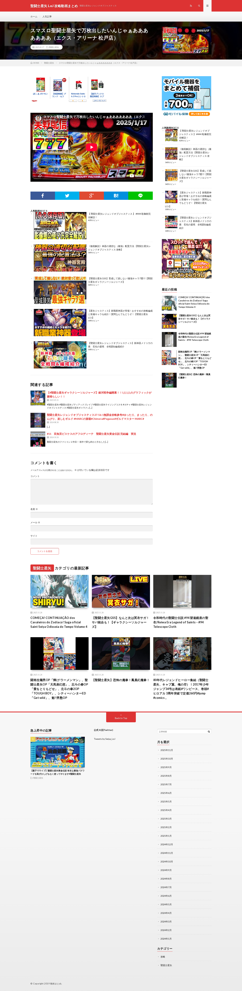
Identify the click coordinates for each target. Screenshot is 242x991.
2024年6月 (166, 895)
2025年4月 (166, 810)
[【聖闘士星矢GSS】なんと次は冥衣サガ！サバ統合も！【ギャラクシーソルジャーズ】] (169, 321)
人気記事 (47, 16)
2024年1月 (166, 938)
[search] (208, 731)
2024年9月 (166, 870)
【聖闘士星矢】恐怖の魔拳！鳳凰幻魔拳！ (121, 680)
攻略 (163, 956)
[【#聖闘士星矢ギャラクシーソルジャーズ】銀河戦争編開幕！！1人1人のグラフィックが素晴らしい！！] (37, 398)
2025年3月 (166, 818)
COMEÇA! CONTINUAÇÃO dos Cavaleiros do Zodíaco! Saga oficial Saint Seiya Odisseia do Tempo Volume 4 (58, 622)
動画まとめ (56, 983)
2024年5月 (166, 904)
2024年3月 (166, 921)
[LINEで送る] (140, 196)
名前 (34, 509)
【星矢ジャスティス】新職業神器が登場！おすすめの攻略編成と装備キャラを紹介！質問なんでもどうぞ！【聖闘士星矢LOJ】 (120, 314)
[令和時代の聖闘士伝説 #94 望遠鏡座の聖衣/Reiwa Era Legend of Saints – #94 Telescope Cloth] (169, 339)
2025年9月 (166, 767)
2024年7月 (166, 887)
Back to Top (121, 718)
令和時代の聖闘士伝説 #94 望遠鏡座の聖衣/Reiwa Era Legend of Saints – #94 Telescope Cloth (194, 336)
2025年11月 (167, 750)
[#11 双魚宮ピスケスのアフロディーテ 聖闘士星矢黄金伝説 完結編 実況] (37, 439)
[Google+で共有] (91, 196)
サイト (33, 536)
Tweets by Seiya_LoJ (104, 738)
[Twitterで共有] (67, 196)
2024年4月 (166, 913)
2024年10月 (167, 861)
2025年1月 (166, 835)
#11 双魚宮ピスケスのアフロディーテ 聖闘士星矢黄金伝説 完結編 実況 (91, 433)
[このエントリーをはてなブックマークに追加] (116, 196)
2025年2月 (166, 827)
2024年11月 (167, 853)
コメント (35, 476)
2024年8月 (166, 878)
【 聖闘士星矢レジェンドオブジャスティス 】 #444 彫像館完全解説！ (195, 134)
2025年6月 (166, 793)
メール (35, 522)
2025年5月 (166, 801)
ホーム (33, 16)
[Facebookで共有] (42, 196)
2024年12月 (167, 844)
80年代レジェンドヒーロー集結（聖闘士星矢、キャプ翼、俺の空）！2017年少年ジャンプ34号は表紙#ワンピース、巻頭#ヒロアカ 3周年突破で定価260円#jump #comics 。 (181, 689)
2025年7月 (166, 784)
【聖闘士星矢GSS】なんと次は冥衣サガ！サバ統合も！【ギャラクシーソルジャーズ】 (194, 318)
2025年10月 (167, 758)
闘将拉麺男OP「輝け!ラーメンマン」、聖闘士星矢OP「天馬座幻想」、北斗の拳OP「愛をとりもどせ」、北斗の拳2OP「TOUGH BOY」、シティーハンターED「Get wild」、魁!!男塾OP (59, 689)
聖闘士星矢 (54, 47)
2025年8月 (166, 775)
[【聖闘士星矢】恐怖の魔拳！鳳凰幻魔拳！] (169, 380)
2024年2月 (166, 930)
